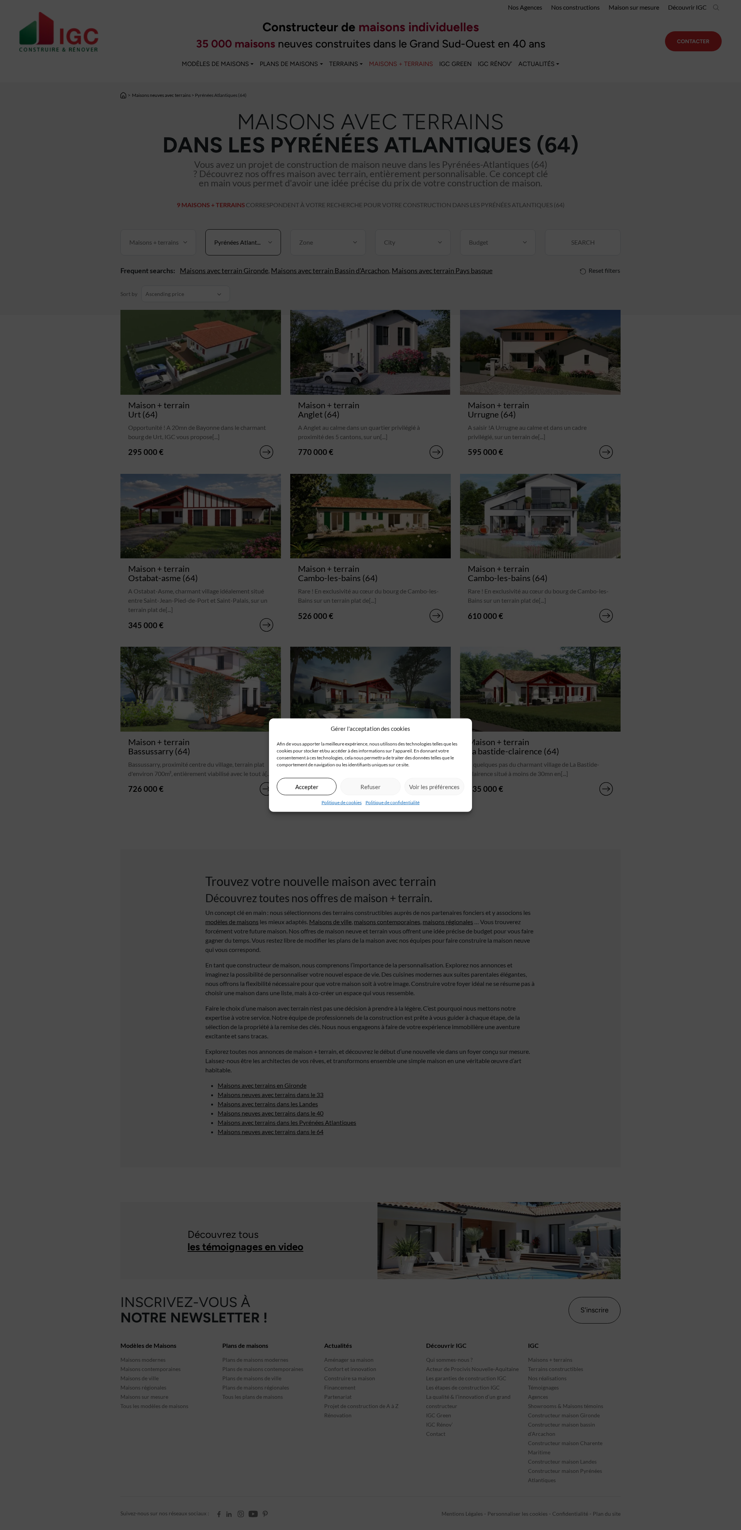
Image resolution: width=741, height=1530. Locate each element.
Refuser (370, 786)
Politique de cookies (341, 802)
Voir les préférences (434, 786)
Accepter (306, 786)
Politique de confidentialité (392, 802)
